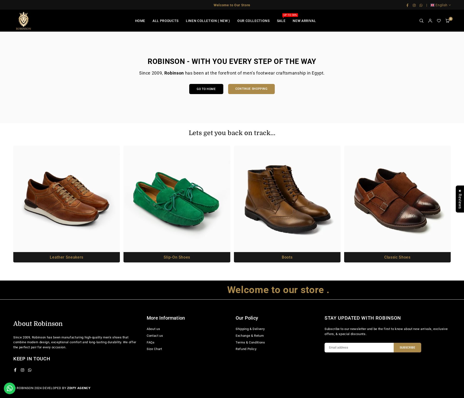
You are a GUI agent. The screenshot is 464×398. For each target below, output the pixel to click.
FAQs (151, 342)
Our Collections (253, 21)
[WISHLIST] (439, 21)
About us (153, 329)
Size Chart (154, 349)
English (441, 5)
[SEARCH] (421, 21)
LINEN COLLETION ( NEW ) (208, 21)
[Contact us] (9, 388)
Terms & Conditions (250, 342)
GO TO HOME (206, 89)
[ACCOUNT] (430, 21)
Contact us (155, 335)
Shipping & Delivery (250, 329)
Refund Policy (246, 349)
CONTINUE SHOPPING (251, 88)
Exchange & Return (250, 335)
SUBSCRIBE (407, 347)
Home (140, 21)
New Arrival (304, 21)
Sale (283, 18)
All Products (165, 21)
